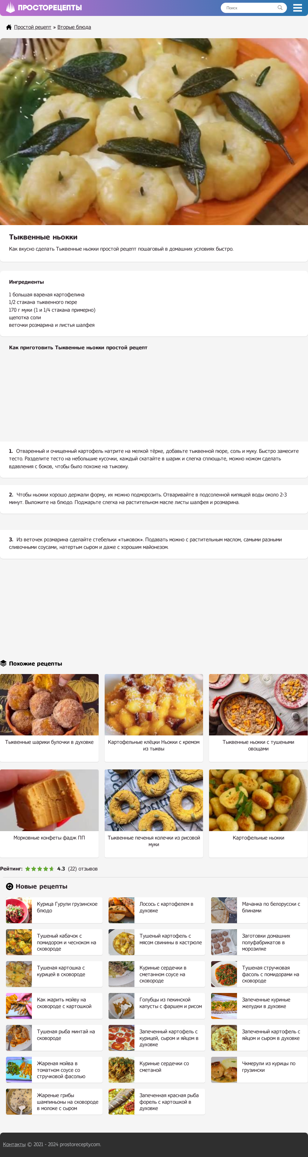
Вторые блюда (74, 27)
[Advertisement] (154, 401)
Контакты (14, 1144)
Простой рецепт (32, 27)
